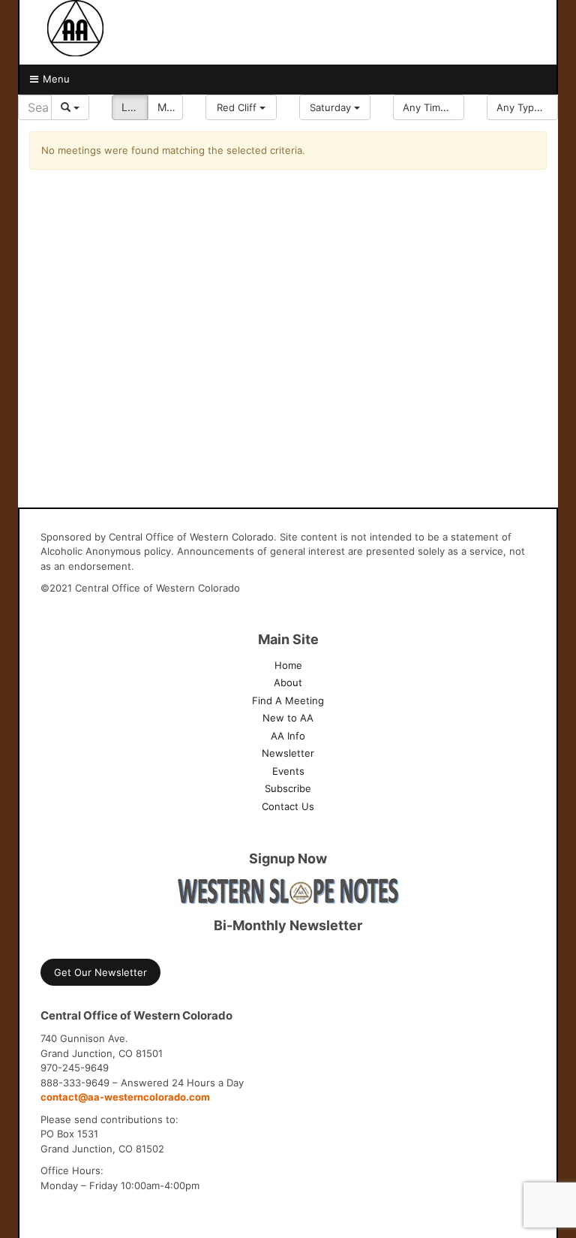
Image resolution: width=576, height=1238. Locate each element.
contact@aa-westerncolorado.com (125, 1097)
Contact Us (288, 806)
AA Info (288, 736)
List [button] (130, 107)
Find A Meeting (288, 700)
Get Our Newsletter (100, 972)
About (288, 682)
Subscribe (288, 788)
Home (288, 665)
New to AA (288, 718)
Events (288, 771)
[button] (241, 107)
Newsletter (288, 753)
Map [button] (168, 107)
